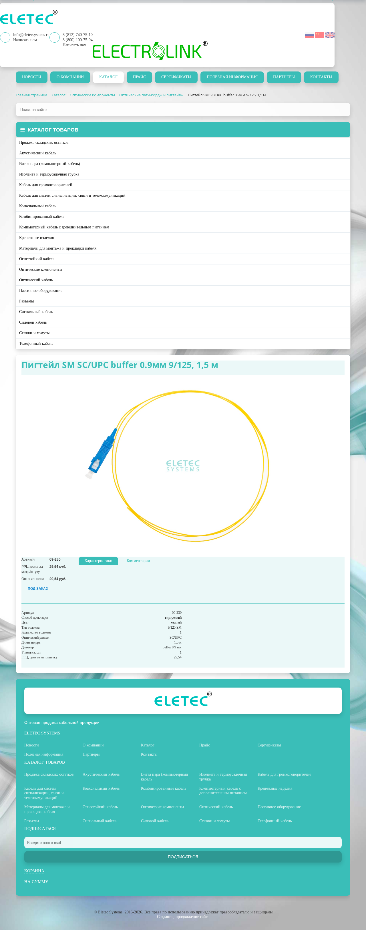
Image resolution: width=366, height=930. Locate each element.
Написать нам (74, 45)
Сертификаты (176, 77)
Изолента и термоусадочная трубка (49, 174)
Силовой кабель (33, 322)
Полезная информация (232, 77)
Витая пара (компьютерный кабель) (49, 164)
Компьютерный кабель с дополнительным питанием (64, 227)
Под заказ (38, 588)
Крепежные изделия (36, 238)
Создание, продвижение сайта (183, 917)
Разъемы (26, 301)
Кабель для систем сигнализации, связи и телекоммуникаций (72, 195)
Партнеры (284, 77)
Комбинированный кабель (41, 216)
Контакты (321, 77)
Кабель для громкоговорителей (45, 185)
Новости (31, 77)
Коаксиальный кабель (37, 206)
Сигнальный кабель (36, 312)
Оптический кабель (36, 280)
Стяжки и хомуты (34, 333)
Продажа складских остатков (44, 142)
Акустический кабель (37, 153)
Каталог (108, 77)
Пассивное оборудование (40, 290)
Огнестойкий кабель (36, 259)
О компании (70, 77)
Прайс (139, 77)
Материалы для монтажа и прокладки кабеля (57, 248)
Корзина (34, 871)
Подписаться (183, 857)
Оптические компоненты (40, 269)
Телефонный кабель (36, 343)
